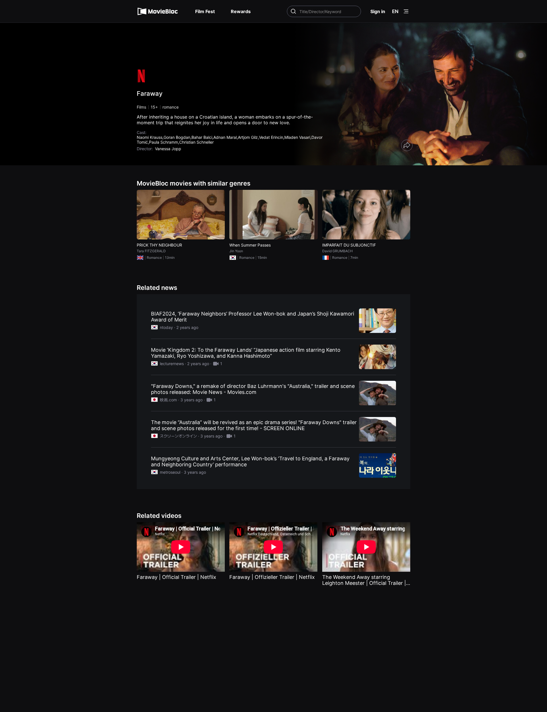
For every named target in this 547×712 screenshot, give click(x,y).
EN (395, 11)
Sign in (377, 11)
